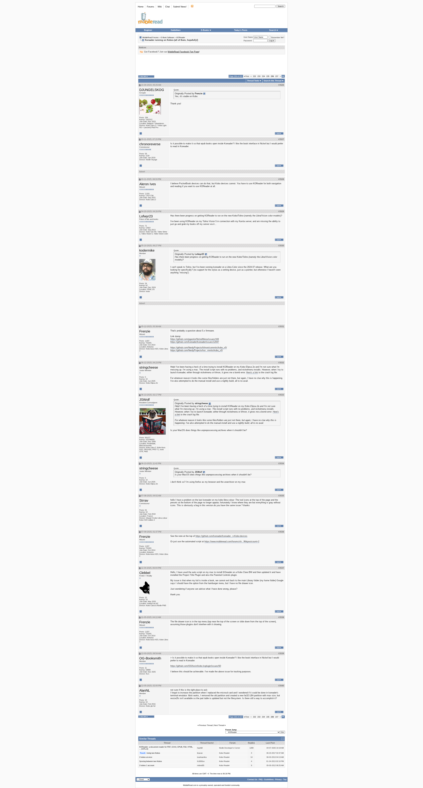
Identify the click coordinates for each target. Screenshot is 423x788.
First (246, 76)
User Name (248, 37)
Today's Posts (240, 30)
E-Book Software (167, 37)
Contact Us (252, 779)
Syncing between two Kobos (150, 761)
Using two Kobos (153, 753)
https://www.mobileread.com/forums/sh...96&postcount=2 (231, 541)
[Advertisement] (211, 64)
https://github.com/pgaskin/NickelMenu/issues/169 (194, 339)
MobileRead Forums (150, 37)
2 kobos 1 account (146, 765)
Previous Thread (205, 725)
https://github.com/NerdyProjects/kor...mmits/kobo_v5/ (196, 350)
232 (254, 76)
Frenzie (144, 331)
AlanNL (144, 690)
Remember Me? (277, 37)
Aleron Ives (147, 184)
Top (285, 779)
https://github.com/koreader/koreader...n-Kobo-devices (221, 536)
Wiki (160, 6)
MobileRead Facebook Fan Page (183, 52)
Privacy (278, 779)
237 (276, 76)
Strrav (143, 500)
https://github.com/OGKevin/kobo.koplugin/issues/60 (195, 666)
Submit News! (180, 6)
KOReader (180, 37)
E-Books (205, 30)
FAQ (261, 779)
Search (272, 30)
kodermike (146, 250)
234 (263, 76)
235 (267, 76)
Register (148, 30)
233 (258, 76)
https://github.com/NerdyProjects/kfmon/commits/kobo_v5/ (198, 347)
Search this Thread (272, 81)
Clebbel (144, 573)
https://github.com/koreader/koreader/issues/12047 (194, 342)
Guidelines (176, 30)
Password (248, 41)
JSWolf (144, 399)
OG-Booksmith (150, 658)
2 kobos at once (145, 757)
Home (140, 6)
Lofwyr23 (146, 216)
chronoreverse (149, 144)
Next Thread (219, 725)
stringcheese (148, 367)
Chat (167, 6)
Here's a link (252, 372)
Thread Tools (253, 81)
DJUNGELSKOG (151, 90)
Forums (150, 6)
